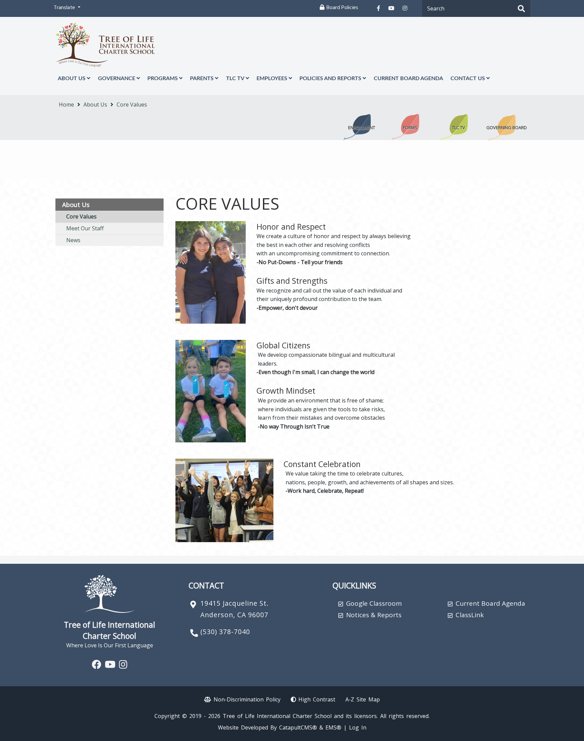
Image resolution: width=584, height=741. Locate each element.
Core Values (132, 104)
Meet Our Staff (85, 228)
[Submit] (521, 9)
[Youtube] (391, 8)
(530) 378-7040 (225, 631)
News (73, 240)
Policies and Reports (330, 78)
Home (66, 104)
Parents (202, 78)
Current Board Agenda (408, 78)
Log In (357, 727)
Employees (272, 78)
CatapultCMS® (298, 727)
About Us (72, 78)
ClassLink (470, 614)
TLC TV (235, 78)
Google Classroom (374, 603)
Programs (162, 78)
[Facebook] (378, 8)
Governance (116, 78)
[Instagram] (405, 8)
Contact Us (468, 78)
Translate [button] (65, 8)
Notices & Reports (374, 614)
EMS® (333, 727)
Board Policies (342, 8)
